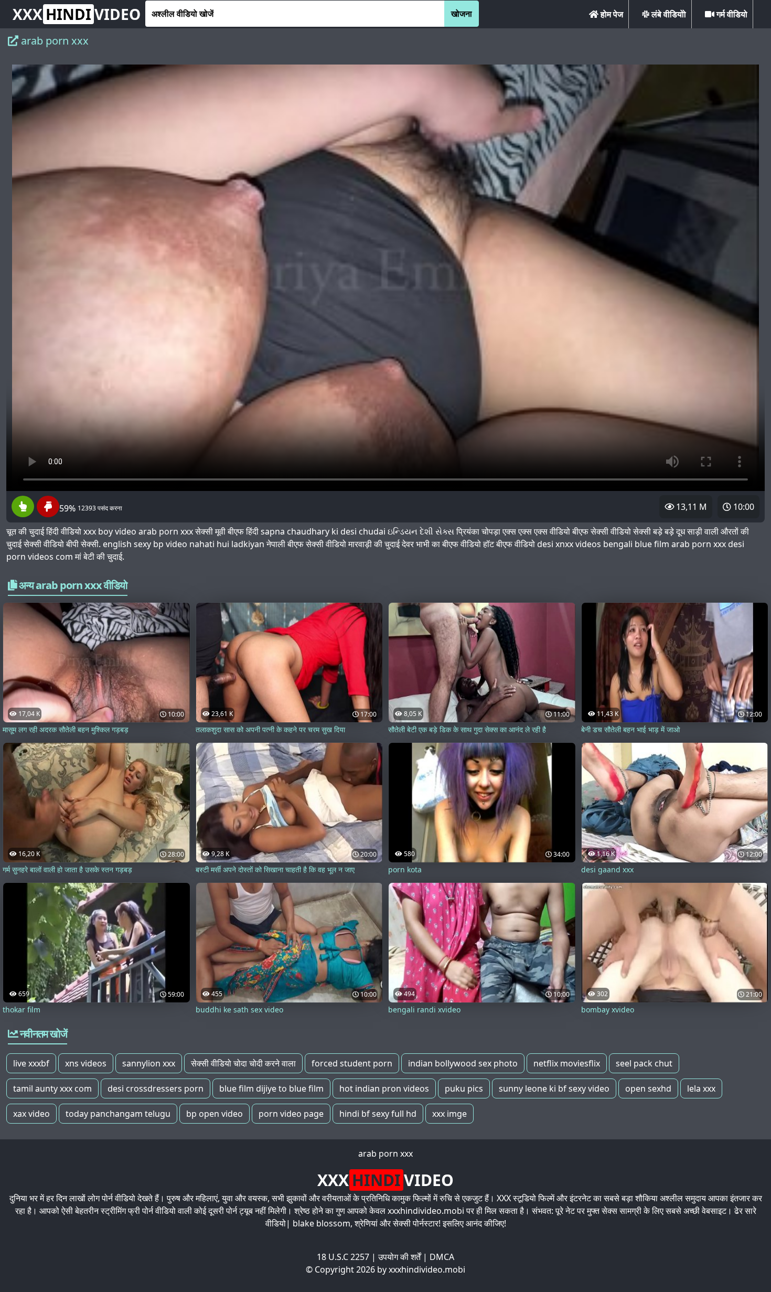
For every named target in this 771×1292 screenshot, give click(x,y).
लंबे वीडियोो (667, 14)
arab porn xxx (385, 1153)
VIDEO (77, 14)
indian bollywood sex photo (463, 1063)
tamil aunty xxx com (52, 1088)
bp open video (214, 1113)
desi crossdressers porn (156, 1088)
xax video (31, 1113)
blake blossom (321, 1223)
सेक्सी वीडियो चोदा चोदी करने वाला (243, 1063)
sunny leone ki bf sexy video (554, 1088)
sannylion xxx (148, 1063)
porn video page (291, 1113)
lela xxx (701, 1088)
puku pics (464, 1088)
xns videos (85, 1063)
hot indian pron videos (384, 1088)
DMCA (442, 1257)
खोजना (461, 13)
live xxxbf (31, 1063)
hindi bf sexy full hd (377, 1113)
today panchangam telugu (118, 1113)
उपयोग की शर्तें (399, 1257)
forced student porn (352, 1063)
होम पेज (610, 14)
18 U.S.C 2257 (343, 1257)
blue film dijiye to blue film (271, 1088)
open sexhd (648, 1088)
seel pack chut (644, 1063)
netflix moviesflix (566, 1063)
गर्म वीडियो (730, 14)
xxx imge (449, 1113)
